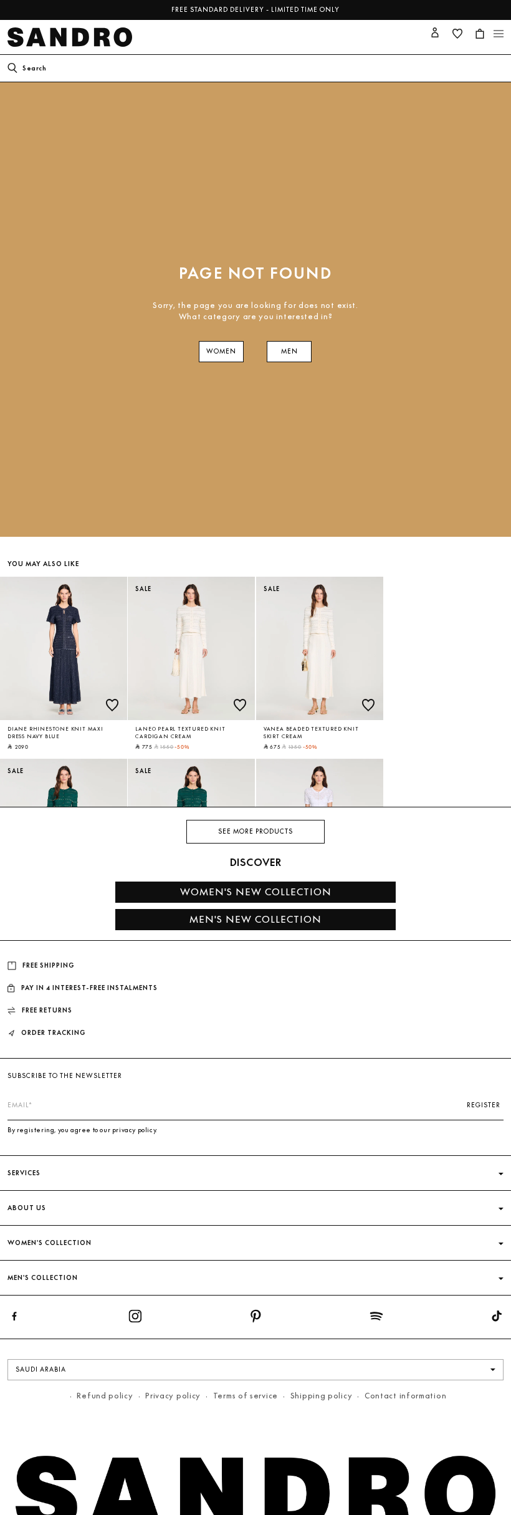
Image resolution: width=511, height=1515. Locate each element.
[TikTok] (497, 1318)
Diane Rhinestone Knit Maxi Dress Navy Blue (55, 732)
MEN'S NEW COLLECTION (255, 919)
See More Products (255, 831)
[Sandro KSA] (72, 37)
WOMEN (221, 351)
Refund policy (105, 1395)
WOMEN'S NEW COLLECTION (256, 892)
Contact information (405, 1395)
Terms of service (245, 1395)
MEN (289, 351)
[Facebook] (14, 1318)
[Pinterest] (255, 1318)
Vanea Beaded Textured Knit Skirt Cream (311, 732)
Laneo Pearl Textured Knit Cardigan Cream (180, 732)
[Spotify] (376, 1318)
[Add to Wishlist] (112, 705)
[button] (480, 33)
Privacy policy (173, 1395)
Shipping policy (321, 1395)
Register (483, 1105)
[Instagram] (135, 1318)
